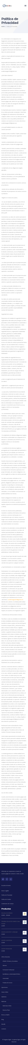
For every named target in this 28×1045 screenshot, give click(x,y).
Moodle (3, 1024)
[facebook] (6, 879)
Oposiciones (4, 987)
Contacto (3, 1029)
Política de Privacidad (6, 895)
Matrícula (3, 1001)
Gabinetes (3, 996)
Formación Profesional (8, 970)
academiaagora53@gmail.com (15, 599)
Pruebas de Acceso (7, 982)
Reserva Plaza (6, 1010)
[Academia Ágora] (7, 5)
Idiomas (5, 965)
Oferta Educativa (5, 957)
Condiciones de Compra (7, 903)
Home (3, 26)
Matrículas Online (7, 1005)
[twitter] (3, 879)
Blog (2, 1019)
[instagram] (10, 879)
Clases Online (4, 992)
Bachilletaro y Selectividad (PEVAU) (11, 974)
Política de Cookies (6, 899)
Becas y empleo (5, 1014)
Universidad (5, 978)
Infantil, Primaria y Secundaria (10, 961)
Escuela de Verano (6, 885)
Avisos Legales (5, 890)
